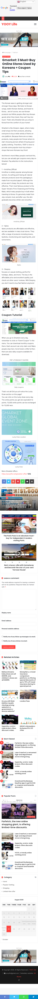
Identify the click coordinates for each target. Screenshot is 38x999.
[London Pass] (28, 694)
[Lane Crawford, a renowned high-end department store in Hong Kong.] (7, 756)
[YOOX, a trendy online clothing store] (7, 775)
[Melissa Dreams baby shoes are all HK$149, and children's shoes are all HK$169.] (10, 665)
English (23, 1)
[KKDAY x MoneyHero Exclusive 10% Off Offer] (28, 719)
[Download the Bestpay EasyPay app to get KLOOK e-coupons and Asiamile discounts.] (7, 784)
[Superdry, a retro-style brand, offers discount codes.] (10, 719)
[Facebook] (19, 980)
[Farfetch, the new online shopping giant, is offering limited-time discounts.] (7, 746)
